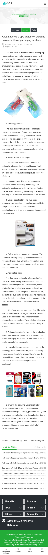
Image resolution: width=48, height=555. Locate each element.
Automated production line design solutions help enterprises (24, 483)
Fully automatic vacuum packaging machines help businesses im (24, 453)
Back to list (41, 447)
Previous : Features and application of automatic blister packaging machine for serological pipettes (13, 440)
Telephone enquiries (6, 552)
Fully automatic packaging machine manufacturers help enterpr (24, 458)
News (30, 551)
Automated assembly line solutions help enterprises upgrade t (24, 478)
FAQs (34, 30)
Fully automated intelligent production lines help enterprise (24, 463)
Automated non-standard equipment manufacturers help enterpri (24, 473)
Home (42, 551)
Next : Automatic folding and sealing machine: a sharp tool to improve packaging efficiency (35, 440)
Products (18, 551)
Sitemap (18, 537)
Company (15, 30)
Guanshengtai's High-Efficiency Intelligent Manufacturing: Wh (24, 468)
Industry (26, 30)
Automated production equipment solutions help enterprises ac (24, 488)
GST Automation (27, 537)
